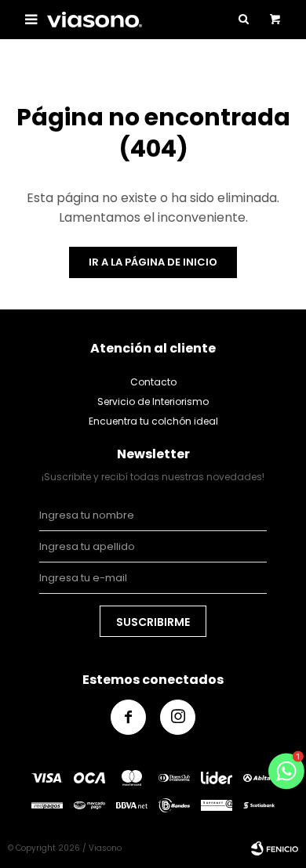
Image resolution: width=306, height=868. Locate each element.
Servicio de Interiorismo (153, 401)
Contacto (153, 382)
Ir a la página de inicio (153, 262)
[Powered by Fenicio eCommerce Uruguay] (274, 848)
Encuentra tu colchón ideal (153, 421)
